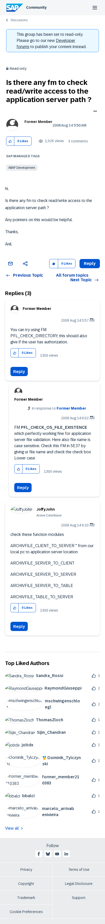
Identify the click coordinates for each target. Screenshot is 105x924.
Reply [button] (90, 263)
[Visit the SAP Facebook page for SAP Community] (39, 854)
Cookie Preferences (26, 912)
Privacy (26, 869)
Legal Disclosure (79, 884)
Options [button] (94, 111)
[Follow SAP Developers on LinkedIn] (66, 854)
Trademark (26, 898)
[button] (10, 141)
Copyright (26, 884)
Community (36, 7)
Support (79, 898)
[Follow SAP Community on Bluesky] (48, 854)
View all (12, 828)
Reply (19, 371)
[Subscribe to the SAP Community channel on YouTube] (57, 854)
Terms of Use (78, 869)
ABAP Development (21, 168)
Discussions (19, 20)
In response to (59, 408)
